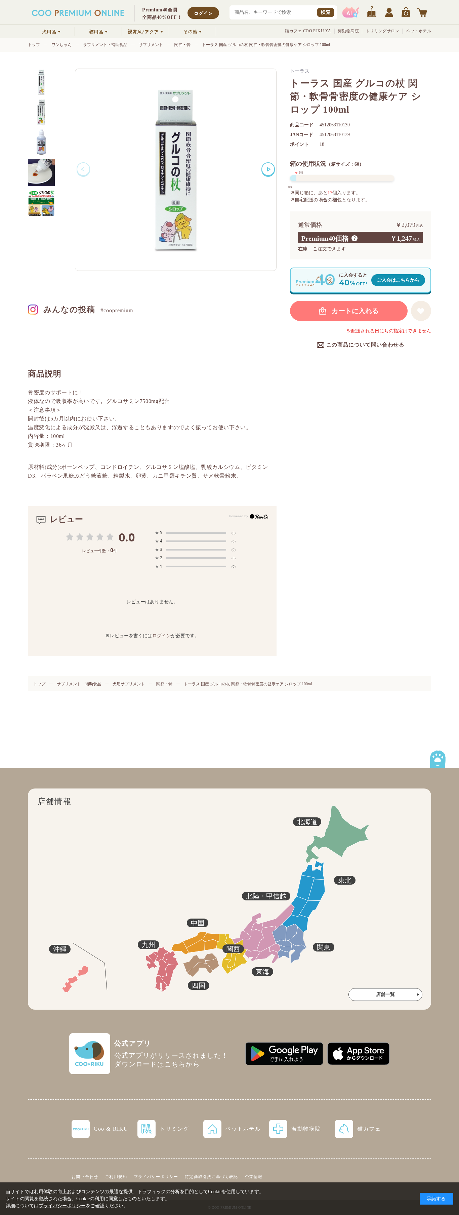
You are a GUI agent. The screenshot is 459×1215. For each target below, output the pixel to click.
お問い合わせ (85, 1176)
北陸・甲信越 (266, 896)
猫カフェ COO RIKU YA (308, 31)
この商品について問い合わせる (365, 345)
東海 (262, 971)
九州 (148, 944)
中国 (197, 923)
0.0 (127, 537)
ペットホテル (418, 31)
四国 (198, 985)
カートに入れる (355, 311)
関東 (323, 947)
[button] (268, 169)
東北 (344, 880)
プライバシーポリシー (156, 1176)
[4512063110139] (41, 82)
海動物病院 (348, 31)
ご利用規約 (116, 1176)
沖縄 (60, 949)
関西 (233, 949)
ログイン (203, 13)
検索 (326, 11)
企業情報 (254, 1176)
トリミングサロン (382, 31)
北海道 (307, 821)
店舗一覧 (385, 994)
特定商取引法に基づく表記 (211, 1176)
